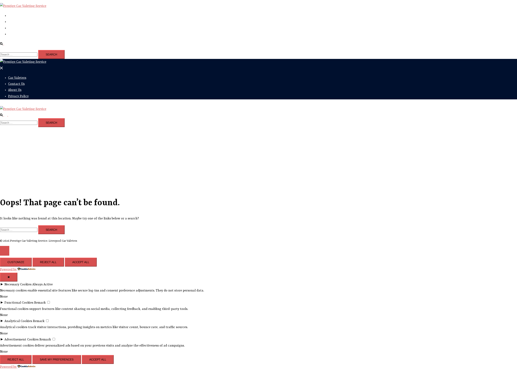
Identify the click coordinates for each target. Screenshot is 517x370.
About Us (14, 28)
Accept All (80, 262)
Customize (15, 262)
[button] (3, 44)
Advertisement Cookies (21, 339)
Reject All (48, 262)
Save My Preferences (57, 359)
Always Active (42, 284)
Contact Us (16, 22)
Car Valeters (17, 16)
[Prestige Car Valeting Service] (23, 6)
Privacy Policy (18, 34)
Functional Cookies (18, 303)
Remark (40, 303)
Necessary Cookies (18, 284)
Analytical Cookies (18, 321)
